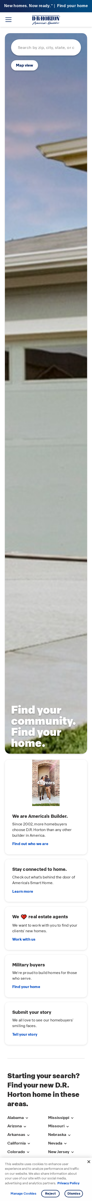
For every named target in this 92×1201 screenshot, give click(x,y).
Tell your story (24, 1034)
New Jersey (58, 1151)
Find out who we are (30, 843)
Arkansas (16, 1134)
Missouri (56, 1126)
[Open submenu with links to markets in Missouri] (67, 1126)
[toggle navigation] (8, 19)
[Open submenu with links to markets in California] (28, 1143)
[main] (46, 542)
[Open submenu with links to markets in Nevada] (65, 1143)
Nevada (55, 1143)
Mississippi (58, 1117)
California (16, 1143)
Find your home (26, 986)
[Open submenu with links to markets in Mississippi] (72, 1118)
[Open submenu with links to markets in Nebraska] (69, 1135)
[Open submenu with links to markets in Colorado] (28, 1152)
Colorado (16, 1151)
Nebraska (57, 1134)
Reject (50, 1193)
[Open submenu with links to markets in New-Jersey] (72, 1152)
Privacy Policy (68, 1183)
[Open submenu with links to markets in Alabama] (26, 1118)
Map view (24, 65)
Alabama (15, 1117)
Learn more (22, 891)
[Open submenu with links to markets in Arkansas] (28, 1135)
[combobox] (46, 47)
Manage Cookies (23, 1194)
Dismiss (73, 1193)
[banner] (46, 6)
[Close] (88, 1161)
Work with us (23, 939)
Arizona (14, 1126)
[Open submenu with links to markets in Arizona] (24, 1126)
